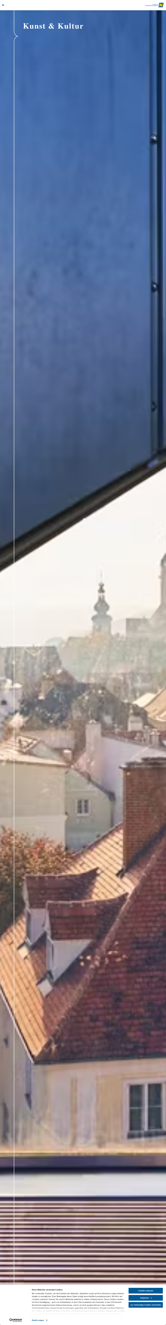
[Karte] (8, 5)
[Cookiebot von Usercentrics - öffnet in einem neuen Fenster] (15, 1320)
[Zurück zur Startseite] (155, 5)
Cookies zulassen (145, 1291)
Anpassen (144, 1298)
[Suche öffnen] (14, 5)
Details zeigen (38, 1320)
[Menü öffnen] (3, 5)
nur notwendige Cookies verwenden (145, 1305)
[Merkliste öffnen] (11, 5)
